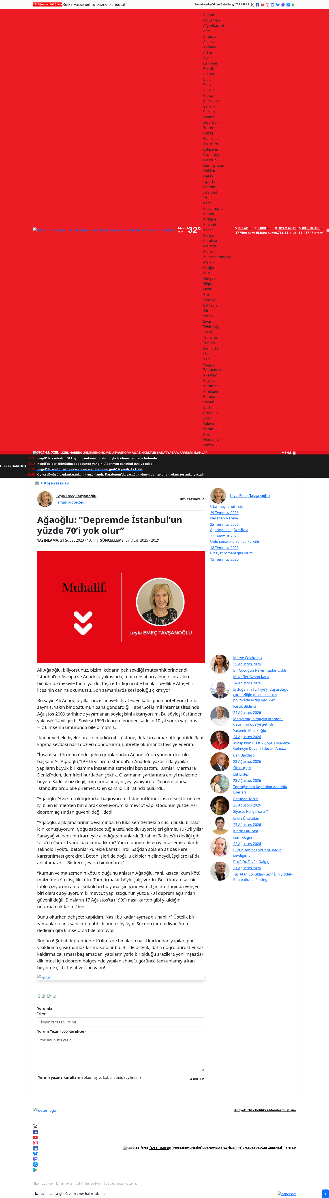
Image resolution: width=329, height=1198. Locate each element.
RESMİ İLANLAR (195, 452)
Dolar (243, 228)
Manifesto (277, 1110)
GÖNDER (196, 1079)
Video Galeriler (221, 4)
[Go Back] (325, 1193)
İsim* (42, 1013)
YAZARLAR (242, 4)
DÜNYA (114, 452)
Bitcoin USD (310, 228)
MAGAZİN (136, 452)
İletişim (290, 1110)
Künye (239, 1110)
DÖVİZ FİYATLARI (73, 4)
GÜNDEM (87, 452)
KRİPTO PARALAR (97, 4)
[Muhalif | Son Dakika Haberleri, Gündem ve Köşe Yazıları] (44, 1109)
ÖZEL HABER (70, 452)
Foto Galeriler (203, 4)
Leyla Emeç (76, 495)
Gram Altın (287, 228)
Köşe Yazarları (55, 483)
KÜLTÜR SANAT (155, 452)
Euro (262, 228)
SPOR (124, 452)
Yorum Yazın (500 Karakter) (61, 1031)
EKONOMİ (101, 452)
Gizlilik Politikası (256, 1110)
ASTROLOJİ (117, 4)
